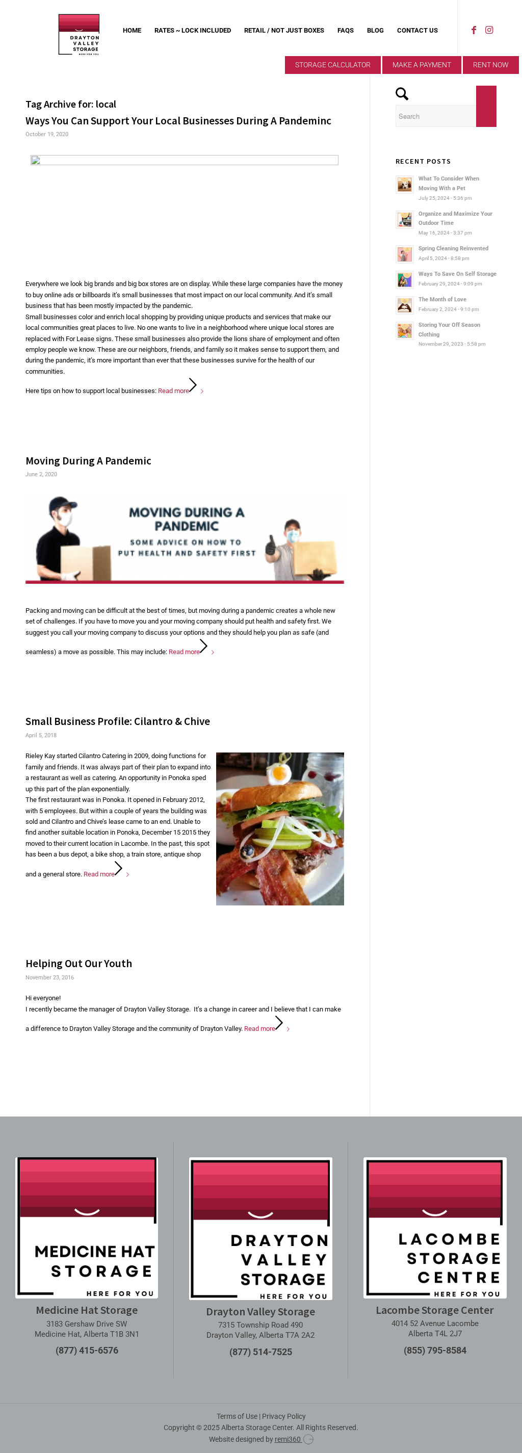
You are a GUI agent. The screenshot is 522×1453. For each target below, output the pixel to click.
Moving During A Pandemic (88, 461)
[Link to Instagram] (489, 30)
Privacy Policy (284, 1416)
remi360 (288, 1439)
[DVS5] (79, 30)
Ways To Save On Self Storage (458, 274)
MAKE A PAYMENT (422, 65)
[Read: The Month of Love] (405, 305)
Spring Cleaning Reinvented (453, 248)
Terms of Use (237, 1416)
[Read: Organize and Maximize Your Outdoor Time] (405, 220)
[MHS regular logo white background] (86, 1228)
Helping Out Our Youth (78, 963)
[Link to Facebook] (473, 30)
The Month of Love (442, 299)
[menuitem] (132, 30)
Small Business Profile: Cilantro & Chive (117, 721)
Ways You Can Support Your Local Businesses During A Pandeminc (178, 120)
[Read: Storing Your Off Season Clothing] (405, 331)
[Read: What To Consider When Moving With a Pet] (405, 184)
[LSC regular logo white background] (435, 1228)
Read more (173, 391)
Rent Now (491, 65)
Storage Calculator (333, 65)
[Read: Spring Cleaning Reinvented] (405, 254)
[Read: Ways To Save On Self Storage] (405, 280)
